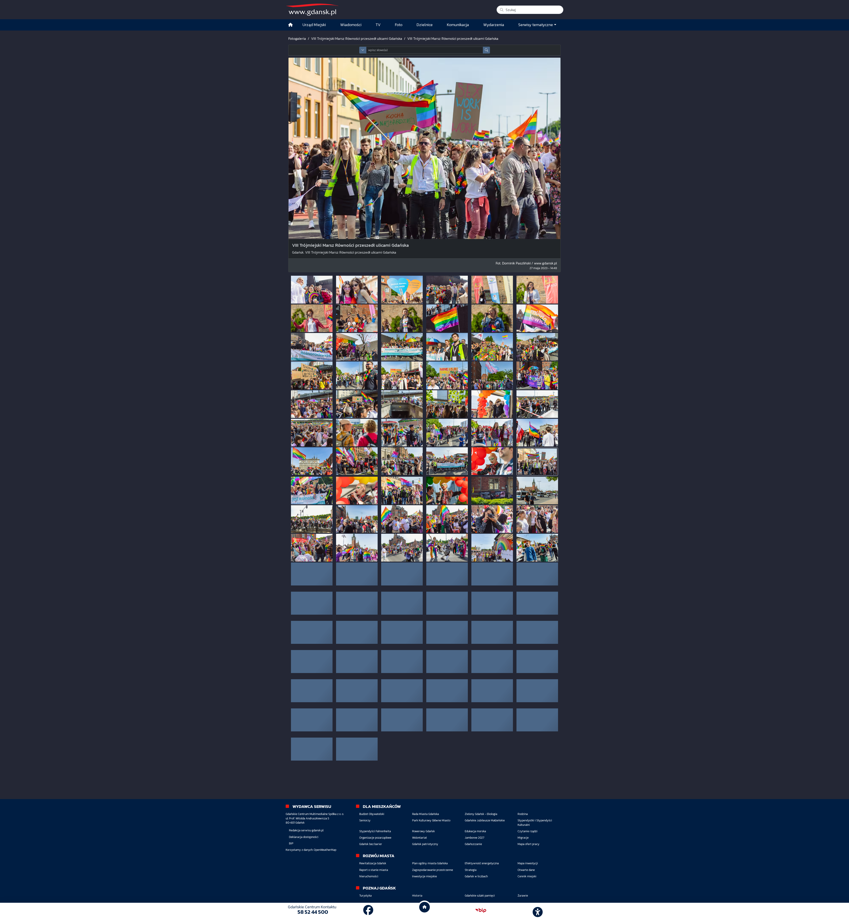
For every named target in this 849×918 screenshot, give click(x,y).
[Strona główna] (290, 25)
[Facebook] (368, 910)
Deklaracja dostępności (303, 837)
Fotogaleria (297, 38)
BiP (291, 843)
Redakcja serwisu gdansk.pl (306, 830)
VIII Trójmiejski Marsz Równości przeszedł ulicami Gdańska (356, 38)
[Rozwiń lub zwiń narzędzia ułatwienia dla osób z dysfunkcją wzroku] (537, 910)
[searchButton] (486, 50)
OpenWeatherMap (325, 850)
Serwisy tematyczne (535, 25)
